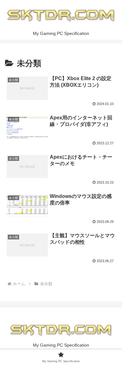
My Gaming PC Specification (61, 345)
